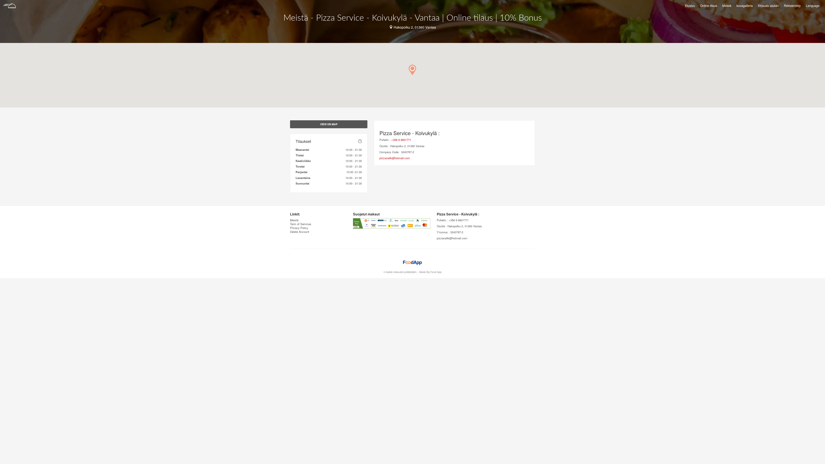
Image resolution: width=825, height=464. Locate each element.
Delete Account (299, 232)
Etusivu (690, 5)
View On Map (329, 124)
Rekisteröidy (792, 5)
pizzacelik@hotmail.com (394, 158)
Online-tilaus (708, 5)
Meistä (726, 5)
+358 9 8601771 (401, 140)
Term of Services (300, 224)
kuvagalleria (744, 5)
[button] (412, 70)
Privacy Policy (299, 228)
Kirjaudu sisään (768, 5)
